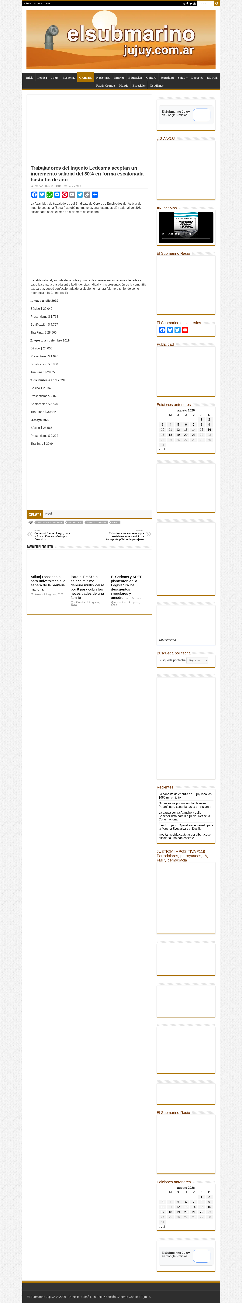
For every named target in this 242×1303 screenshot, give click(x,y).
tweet (48, 513)
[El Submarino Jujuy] (121, 39)
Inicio (29, 77)
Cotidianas (157, 85)
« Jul (162, 449)
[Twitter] (190, 3)
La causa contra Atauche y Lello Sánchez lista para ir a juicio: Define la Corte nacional (184, 816)
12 (178, 429)
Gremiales (85, 77)
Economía (69, 77)
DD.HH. (212, 77)
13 (186, 429)
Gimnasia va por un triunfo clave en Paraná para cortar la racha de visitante (185, 805)
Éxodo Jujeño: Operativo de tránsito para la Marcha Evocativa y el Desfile (186, 827)
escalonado (75, 522)
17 (162, 434)
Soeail (115, 522)
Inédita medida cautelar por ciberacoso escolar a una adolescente (185, 836)
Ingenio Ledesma (96, 522)
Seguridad (167, 77)
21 (193, 434)
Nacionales (103, 77)
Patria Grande (105, 85)
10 (162, 429)
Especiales (139, 85)
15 (201, 429)
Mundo (123, 85)
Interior (119, 77)
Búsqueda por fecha (172, 660)
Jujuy (54, 77)
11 (170, 429)
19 (178, 434)
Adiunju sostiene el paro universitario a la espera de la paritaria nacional (48, 583)
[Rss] (183, 3)
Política (42, 77)
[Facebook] (187, 3)
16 (209, 429)
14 (193, 429)
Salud (181, 77)
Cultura (151, 77)
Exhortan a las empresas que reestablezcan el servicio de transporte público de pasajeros (125, 535)
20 (186, 434)
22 (201, 434)
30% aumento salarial (49, 522)
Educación (135, 77)
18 (170, 434)
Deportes (197, 77)
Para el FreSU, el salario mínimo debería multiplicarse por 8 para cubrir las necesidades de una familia (87, 587)
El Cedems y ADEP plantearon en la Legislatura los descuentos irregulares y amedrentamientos (127, 587)
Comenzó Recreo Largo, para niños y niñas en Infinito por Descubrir (52, 535)
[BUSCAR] (217, 3)
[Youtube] (194, 3)
